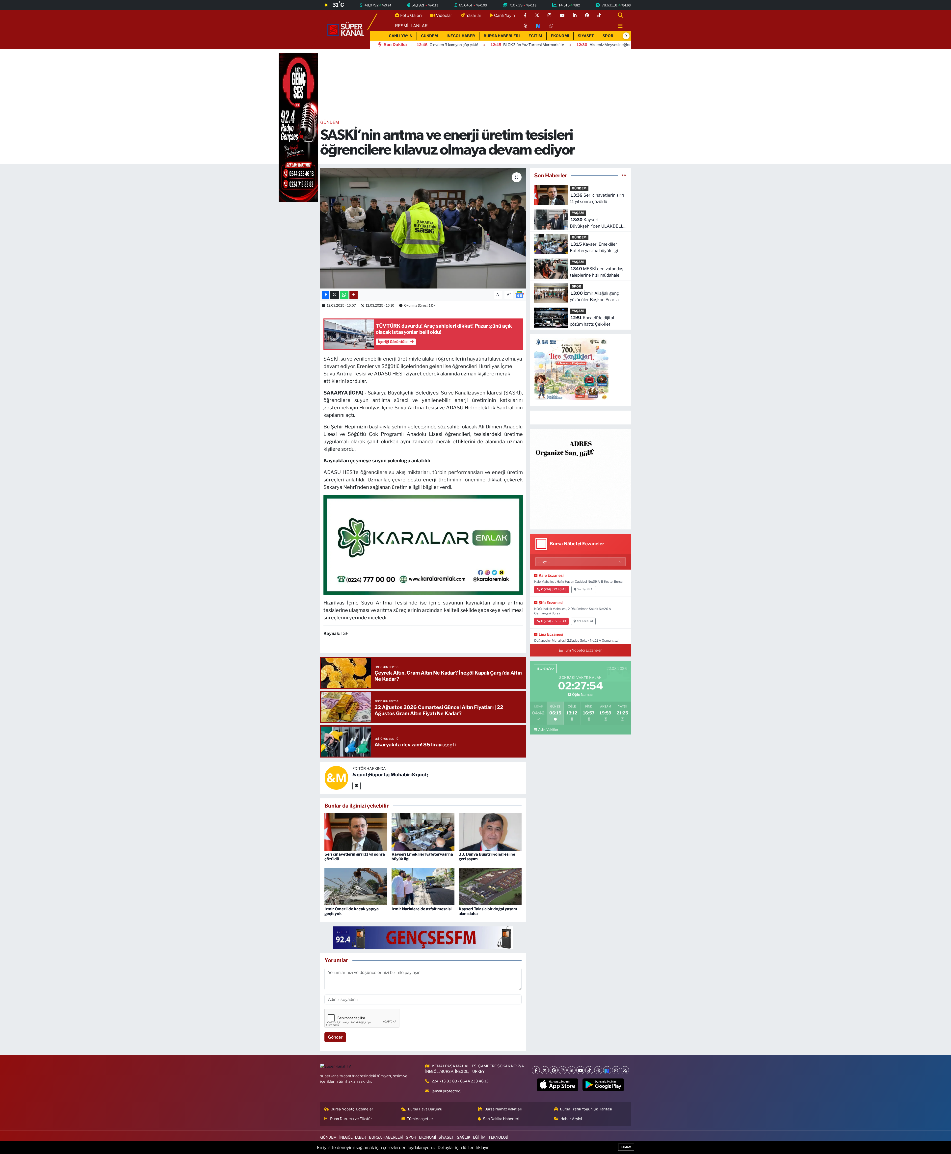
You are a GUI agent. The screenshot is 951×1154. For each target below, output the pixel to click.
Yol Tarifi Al (585, 589)
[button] (626, 35)
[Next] (607, 1070)
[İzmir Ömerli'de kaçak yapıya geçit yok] (355, 886)
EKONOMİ (560, 36)
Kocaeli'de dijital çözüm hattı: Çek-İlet (592, 321)
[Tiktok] (589, 1070)
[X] (545, 1070)
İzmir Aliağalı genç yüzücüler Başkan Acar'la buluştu (594, 297)
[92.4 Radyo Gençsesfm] (298, 127)
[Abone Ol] (519, 294)
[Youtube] (580, 1070)
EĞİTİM (535, 36)
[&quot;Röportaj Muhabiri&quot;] (336, 777)
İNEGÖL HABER (461, 36)
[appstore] (558, 1084)
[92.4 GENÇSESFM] (423, 937)
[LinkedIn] (571, 1070)
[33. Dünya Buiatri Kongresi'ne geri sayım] (490, 831)
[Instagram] (562, 1070)
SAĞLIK (463, 1137)
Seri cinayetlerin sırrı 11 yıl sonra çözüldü (597, 198)
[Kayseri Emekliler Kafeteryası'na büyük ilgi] (423, 831)
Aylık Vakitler (548, 730)
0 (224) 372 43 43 (553, 589)
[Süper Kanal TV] (346, 29)
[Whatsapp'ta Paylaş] (344, 295)
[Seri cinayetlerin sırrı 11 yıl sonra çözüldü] (355, 831)
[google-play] (603, 1084)
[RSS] (625, 1070)
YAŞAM (578, 213)
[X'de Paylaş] (334, 295)
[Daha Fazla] (353, 295)
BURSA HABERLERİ (502, 36)
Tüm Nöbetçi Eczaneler (583, 650)
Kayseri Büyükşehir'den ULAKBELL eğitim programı (596, 223)
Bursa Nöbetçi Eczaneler (352, 1109)
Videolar (444, 15)
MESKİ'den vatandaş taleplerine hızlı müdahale (596, 272)
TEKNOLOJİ (498, 1137)
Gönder (335, 1037)
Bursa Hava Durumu (425, 1109)
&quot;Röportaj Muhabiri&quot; (390, 775)
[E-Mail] (356, 786)
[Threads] (598, 1070)
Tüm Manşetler (420, 1119)
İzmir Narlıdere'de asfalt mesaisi (421, 909)
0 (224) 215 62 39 (553, 621)
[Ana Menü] (618, 26)
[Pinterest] (554, 1070)
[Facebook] (536, 1070)
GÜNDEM (429, 36)
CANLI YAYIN (400, 36)
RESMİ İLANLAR (411, 25)
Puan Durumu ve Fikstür (351, 1119)
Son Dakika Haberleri (501, 1119)
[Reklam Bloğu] (580, 478)
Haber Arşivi (571, 1119)
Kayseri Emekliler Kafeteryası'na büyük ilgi (594, 247)
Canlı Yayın (504, 15)
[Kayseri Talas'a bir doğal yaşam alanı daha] (490, 886)
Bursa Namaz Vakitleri (503, 1109)
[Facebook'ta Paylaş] (325, 295)
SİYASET (586, 36)
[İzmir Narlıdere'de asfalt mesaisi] (423, 886)
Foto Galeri (411, 15)
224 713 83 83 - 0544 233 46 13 (460, 1081)
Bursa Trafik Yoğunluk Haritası (586, 1109)
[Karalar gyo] (423, 545)
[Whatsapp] (616, 1070)
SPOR (608, 36)
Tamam (626, 1147)
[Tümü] (624, 175)
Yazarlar (473, 15)
